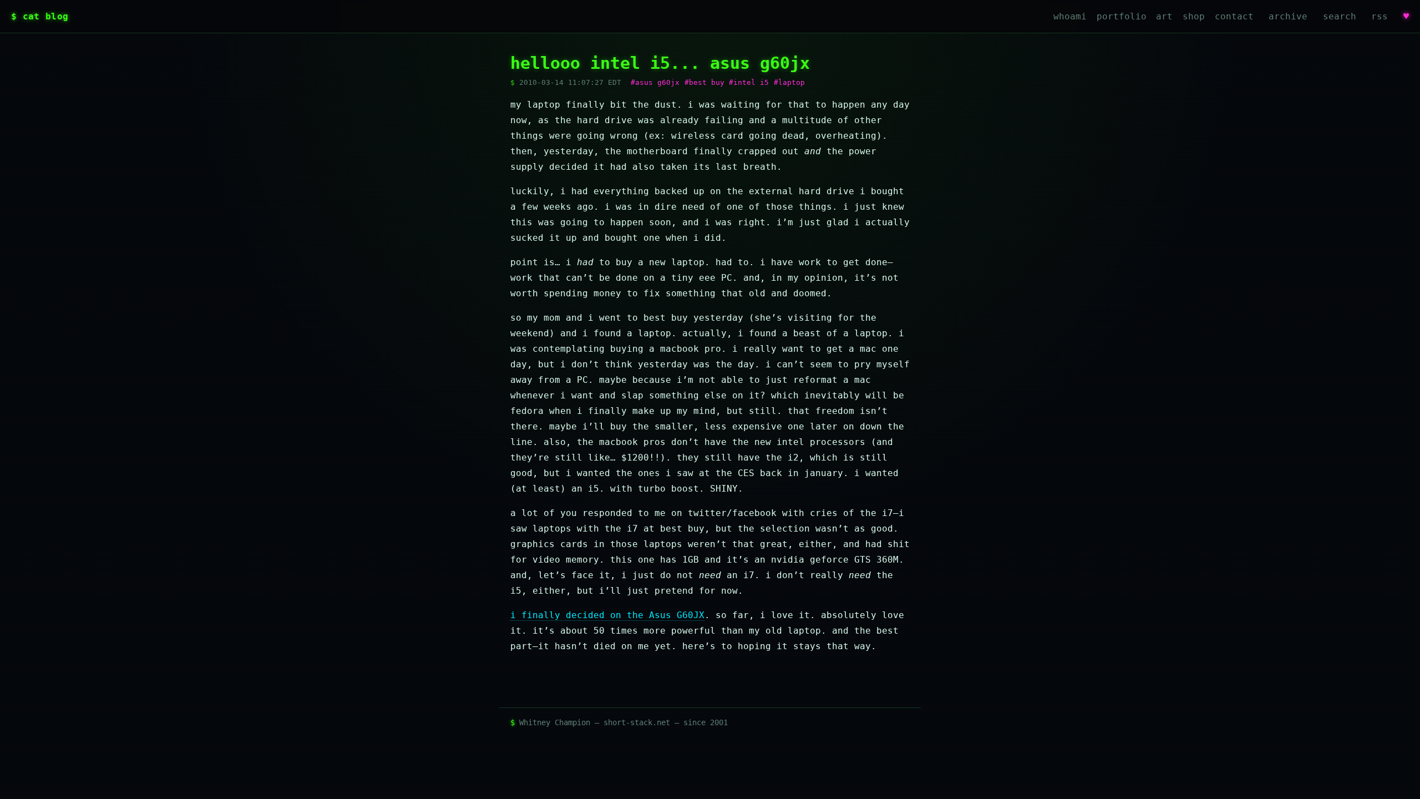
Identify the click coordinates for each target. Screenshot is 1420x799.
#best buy (704, 82)
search (1339, 16)
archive (1288, 16)
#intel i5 (749, 82)
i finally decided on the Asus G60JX (607, 615)
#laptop (789, 82)
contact (1234, 16)
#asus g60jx (655, 82)
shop (1194, 16)
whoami (1070, 16)
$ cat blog (39, 16)
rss (1379, 16)
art (1164, 16)
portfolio (1122, 16)
